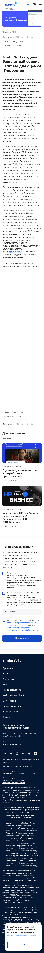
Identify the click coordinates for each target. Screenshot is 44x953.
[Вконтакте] (17, 37)
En (28, 5)
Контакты (8, 717)
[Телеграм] (27, 37)
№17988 (36, 878)
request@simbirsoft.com (16, 727)
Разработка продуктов (12, 42)
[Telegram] (11, 753)
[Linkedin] (32, 37)
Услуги (6, 673)
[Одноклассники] (22, 37)
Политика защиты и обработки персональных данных (20, 761)
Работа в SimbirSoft (13, 695)
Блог (5, 684)
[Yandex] (35, 753)
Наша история (10, 711)
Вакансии (8, 679)
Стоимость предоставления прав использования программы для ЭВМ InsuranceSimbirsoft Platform (16, 780)
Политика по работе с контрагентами (17, 766)
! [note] (17, 164)
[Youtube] (23, 753)
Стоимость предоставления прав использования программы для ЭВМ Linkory (20, 772)
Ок (23, 945)
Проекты (7, 668)
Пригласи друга (11, 690)
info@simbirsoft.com (13, 736)
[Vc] (17, 753)
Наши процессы (11, 706)
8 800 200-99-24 (11, 744)
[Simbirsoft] (8, 5)
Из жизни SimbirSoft (11, 45)
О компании (9, 700)
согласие (26, 573)
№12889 (12, 895)
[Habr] (29, 753)
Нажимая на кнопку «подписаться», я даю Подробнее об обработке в (22, 625)
